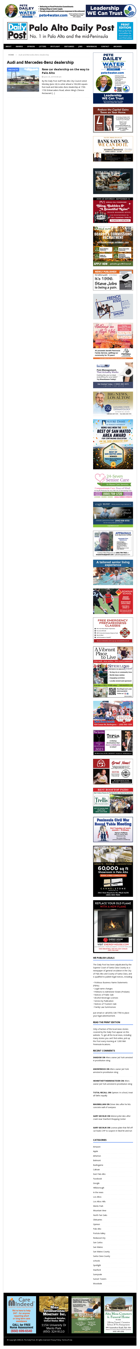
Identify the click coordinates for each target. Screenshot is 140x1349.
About (8, 46)
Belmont (97, 1160)
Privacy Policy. (56, 1340)
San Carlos (98, 1242)
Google (96, 1183)
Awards (19, 46)
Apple (95, 1151)
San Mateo (98, 1247)
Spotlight (55, 46)
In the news (98, 1192)
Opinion (31, 46)
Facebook (97, 1178)
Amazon (96, 1146)
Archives (117, 46)
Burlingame (98, 1165)
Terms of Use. (67, 1340)
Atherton (97, 1156)
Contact (105, 46)
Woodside (97, 1283)
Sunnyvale (97, 1274)
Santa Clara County (101, 1256)
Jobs (80, 46)
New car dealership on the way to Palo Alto (65, 71)
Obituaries (69, 46)
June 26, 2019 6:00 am (52, 77)
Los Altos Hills (99, 1201)
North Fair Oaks (100, 1215)
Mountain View (99, 1210)
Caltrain (96, 1169)
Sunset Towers (99, 1279)
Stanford (97, 1270)
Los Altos (97, 1197)
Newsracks (92, 46)
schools (96, 1260)
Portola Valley (99, 1233)
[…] (53, 93)
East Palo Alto (99, 1174)
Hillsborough (98, 1187)
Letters (42, 46)
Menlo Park (98, 1206)
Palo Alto (97, 1228)
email (99, 1012)
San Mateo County (101, 1251)
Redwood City (99, 1238)
